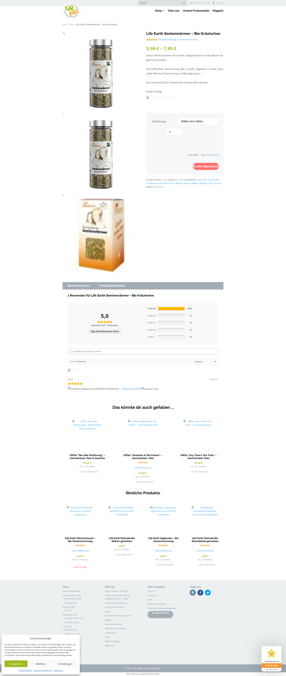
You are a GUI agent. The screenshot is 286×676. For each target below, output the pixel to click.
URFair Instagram (112, 641)
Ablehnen (41, 663)
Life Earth (163, 183)
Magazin (218, 10)
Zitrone (217, 183)
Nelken (194, 183)
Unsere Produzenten (196, 10)
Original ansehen (130, 388)
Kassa (108, 611)
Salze (65, 626)
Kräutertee (151, 183)
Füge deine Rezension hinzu (105, 331)
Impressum (58, 670)
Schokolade (70, 622)
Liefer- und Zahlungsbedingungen (161, 608)
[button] (64, 33)
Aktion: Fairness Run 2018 (116, 591)
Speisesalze (70, 634)
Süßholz (203, 183)
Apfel (200, 179)
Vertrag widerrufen (160, 613)
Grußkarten (69, 603)
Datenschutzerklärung (43, 670)
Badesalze (69, 630)
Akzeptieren (16, 663)
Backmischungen (70, 591)
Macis (171, 183)
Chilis (67, 610)
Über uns (173, 10)
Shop (158, 10)
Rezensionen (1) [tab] (78, 285)
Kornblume (213, 179)
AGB (149, 600)
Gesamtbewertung (167, 39)
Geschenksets (71, 599)
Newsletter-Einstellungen (115, 628)
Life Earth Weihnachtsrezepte (117, 616)
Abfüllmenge (159, 121)
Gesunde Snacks (72, 618)
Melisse (179, 183)
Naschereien (68, 615)
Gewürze (66, 607)
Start (65, 24)
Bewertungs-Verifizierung (115, 603)
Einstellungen (65, 663)
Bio (205, 179)
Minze (187, 183)
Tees (71, 24)
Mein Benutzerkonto (201, 3)
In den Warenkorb (206, 166)
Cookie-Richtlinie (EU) (114, 607)
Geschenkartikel (70, 595)
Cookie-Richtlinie (25, 670)
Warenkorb (109, 645)
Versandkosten (212, 155)
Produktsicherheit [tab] (112, 285)
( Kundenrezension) (187, 39)
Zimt (210, 183)
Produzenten (110, 633)
